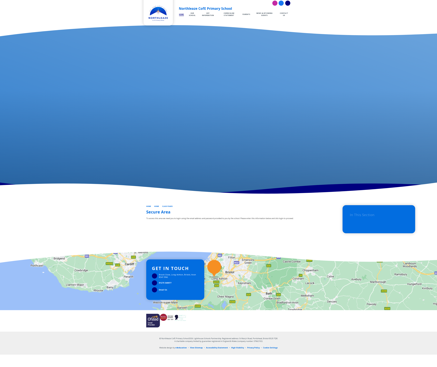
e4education (181, 347)
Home (148, 206)
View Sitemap (196, 347)
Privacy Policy (253, 347)
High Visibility (237, 347)
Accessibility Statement (217, 347)
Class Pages (167, 206)
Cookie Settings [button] (270, 347)
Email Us (163, 290)
